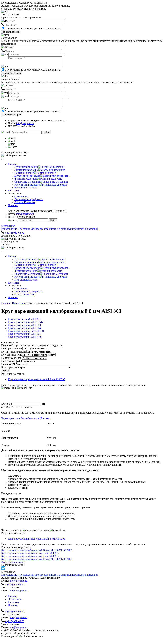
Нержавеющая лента (25, 187)
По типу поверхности (13, 351)
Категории (7, 367)
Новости (13, 205)
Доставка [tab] (45, 418)
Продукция (18, 303)
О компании (21, 196)
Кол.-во (5, 403)
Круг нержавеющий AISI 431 (24, 319)
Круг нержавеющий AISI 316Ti (25, 322)
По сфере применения (13, 354)
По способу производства (15, 345)
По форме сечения (11, 348)
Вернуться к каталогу (13, 562)
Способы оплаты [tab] (30, 418)
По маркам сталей (11, 357)
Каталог (12, 164)
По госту (6, 364)
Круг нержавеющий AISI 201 (24, 333)
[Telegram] (84, 568)
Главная (5, 303)
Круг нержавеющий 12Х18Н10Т (26, 331)
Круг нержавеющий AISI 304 (24, 328)
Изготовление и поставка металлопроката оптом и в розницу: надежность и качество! (49, 574)
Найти (46, 132)
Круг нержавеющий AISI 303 (24, 325)
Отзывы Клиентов (24, 202)
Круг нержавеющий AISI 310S (25, 336)
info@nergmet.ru (25, 123)
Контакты (13, 190)
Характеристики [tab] (10, 418)
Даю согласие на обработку (20, 28)
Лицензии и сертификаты (28, 199)
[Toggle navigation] (2, 159)
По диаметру (8, 361)
